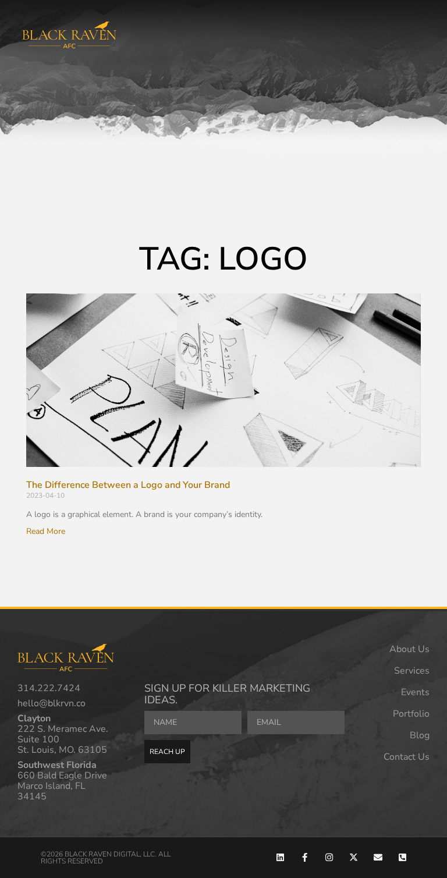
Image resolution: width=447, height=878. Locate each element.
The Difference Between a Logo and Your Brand (128, 485)
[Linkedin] (280, 857)
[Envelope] (378, 857)
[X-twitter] (353, 857)
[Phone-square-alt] (402, 857)
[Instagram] (329, 857)
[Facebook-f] (304, 857)
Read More (45, 531)
